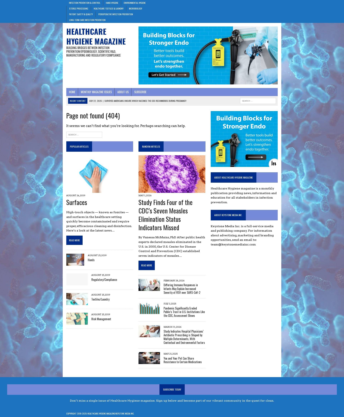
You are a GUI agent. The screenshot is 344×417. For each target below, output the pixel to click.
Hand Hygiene (112, 2)
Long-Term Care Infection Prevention (87, 19)
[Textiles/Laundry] (77, 302)
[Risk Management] (77, 322)
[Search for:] (84, 134)
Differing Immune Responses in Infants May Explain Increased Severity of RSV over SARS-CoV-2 (182, 289)
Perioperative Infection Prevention (115, 14)
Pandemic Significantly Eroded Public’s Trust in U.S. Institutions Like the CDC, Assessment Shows (184, 312)
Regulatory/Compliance (104, 279)
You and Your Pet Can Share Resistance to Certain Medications (183, 360)
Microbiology (135, 8)
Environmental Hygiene (135, 2)
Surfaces (76, 202)
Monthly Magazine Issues (96, 92)
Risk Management (101, 319)
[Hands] (75, 263)
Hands (91, 260)
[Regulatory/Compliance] (77, 283)
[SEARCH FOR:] (258, 100)
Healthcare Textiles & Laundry (108, 8)
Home (72, 92)
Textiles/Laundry (100, 299)
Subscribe (140, 92)
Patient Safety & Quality (81, 14)
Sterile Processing (78, 8)
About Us (123, 92)
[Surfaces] (94, 190)
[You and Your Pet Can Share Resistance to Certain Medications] (149, 362)
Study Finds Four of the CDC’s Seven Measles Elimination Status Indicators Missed (165, 214)
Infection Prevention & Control (84, 2)
